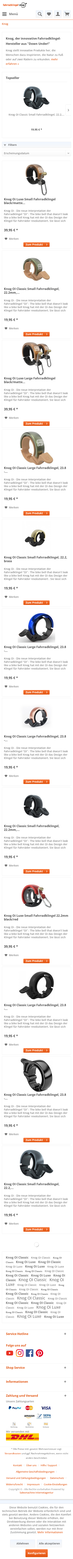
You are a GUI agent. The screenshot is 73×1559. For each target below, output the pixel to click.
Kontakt (17, 1465)
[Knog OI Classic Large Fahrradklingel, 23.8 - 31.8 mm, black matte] (36, 985)
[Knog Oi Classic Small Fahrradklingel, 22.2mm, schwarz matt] (36, 806)
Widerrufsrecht (14, 1484)
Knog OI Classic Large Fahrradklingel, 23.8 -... (35, 469)
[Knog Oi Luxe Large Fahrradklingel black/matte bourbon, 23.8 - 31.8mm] (36, 358)
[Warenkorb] (67, 14)
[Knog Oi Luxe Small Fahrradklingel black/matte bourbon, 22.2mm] (36, 179)
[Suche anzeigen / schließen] (39, 14)
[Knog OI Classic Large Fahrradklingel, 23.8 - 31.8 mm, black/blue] (36, 627)
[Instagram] (19, 1356)
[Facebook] (29, 1356)
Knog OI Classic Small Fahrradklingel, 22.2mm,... (32, 290)
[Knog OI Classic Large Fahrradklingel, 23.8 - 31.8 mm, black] (36, 1075)
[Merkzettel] (48, 14)
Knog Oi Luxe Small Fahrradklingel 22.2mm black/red (36, 917)
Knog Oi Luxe (26, 1262)
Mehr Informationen (50, 1532)
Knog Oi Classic (41, 1257)
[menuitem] (10, 14)
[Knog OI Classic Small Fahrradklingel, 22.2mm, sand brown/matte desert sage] (36, 269)
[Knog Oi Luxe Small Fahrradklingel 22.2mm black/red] (36, 896)
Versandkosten (13, 1453)
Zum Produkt (34, 244)
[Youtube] (9, 1356)
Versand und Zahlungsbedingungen (26, 1478)
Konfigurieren (36, 1553)
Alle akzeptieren (49, 1543)
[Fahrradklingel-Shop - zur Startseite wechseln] (14, 5)
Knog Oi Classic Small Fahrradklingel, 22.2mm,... (32, 828)
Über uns (31, 1465)
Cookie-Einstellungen (55, 1484)
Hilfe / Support (49, 1465)
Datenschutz (57, 1478)
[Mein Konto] (58, 14)
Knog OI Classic (17, 1257)
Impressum (33, 1484)
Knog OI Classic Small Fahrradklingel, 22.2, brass (35, 559)
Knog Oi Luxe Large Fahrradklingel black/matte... (29, 380)
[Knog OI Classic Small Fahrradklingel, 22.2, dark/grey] (36, 98)
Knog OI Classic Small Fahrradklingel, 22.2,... (36, 114)
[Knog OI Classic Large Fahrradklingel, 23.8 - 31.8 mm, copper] (36, 717)
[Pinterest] (39, 1356)
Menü (13, 14)
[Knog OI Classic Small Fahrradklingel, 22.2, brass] (36, 538)
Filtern (12, 145)
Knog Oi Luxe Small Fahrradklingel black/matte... (30, 201)
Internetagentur (44, 1492)
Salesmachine (27, 1492)
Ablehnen (22, 1543)
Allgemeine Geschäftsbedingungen (35, 1471)
